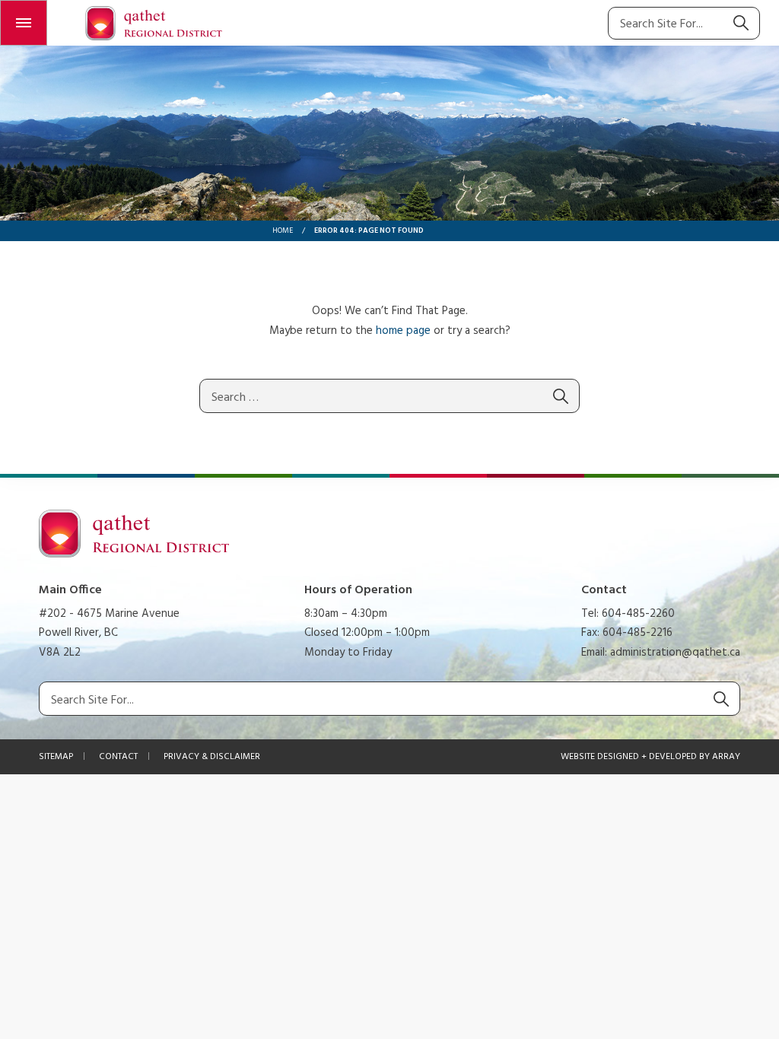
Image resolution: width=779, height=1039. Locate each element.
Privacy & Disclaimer (212, 756)
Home (282, 230)
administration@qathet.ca (675, 652)
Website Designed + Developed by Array (650, 756)
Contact (118, 756)
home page (403, 331)
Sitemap (56, 756)
